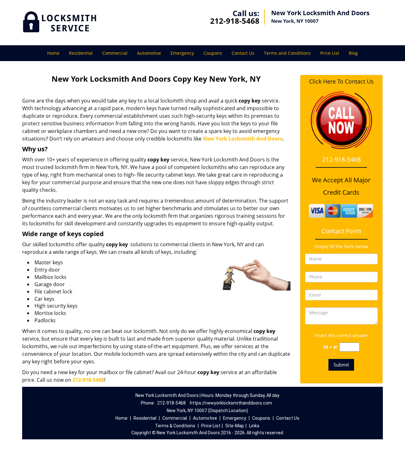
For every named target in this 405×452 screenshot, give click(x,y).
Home (53, 53)
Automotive (149, 53)
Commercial (115, 53)
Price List (329, 53)
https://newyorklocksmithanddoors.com (231, 402)
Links (254, 425)
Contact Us (243, 53)
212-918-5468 (234, 21)
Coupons (212, 53)
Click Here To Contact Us (341, 81)
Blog (353, 53)
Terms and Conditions (287, 53)
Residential (81, 53)
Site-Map (234, 425)
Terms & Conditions (175, 425)
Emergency (182, 53)
